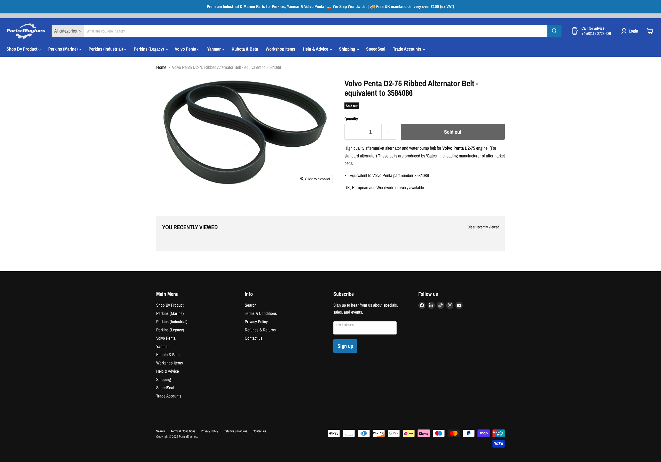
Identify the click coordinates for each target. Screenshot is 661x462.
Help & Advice (316, 49)
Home (161, 67)
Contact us (253, 338)
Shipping (347, 49)
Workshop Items (280, 49)
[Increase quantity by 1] (389, 132)
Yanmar (214, 49)
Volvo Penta (186, 49)
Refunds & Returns (260, 330)
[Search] (554, 31)
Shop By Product (22, 49)
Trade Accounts (407, 49)
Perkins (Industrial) (106, 49)
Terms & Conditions (261, 313)
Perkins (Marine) (63, 49)
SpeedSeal (375, 49)
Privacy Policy (256, 321)
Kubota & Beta (245, 49)
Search (250, 305)
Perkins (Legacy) (149, 49)
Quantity (351, 119)
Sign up (345, 345)
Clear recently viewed (483, 227)
